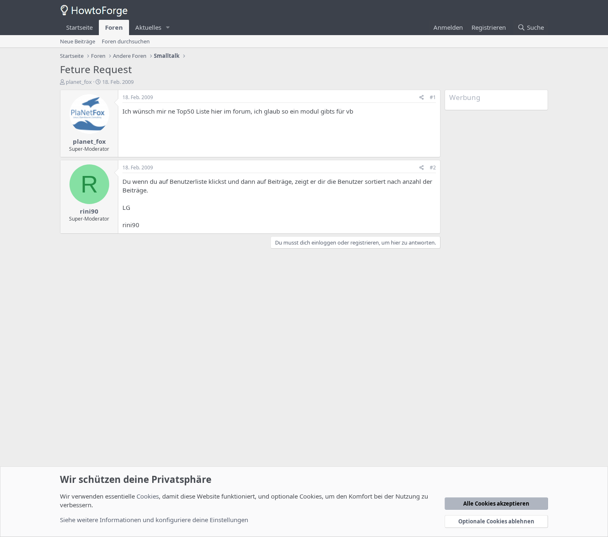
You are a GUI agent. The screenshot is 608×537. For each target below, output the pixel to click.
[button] (168, 27)
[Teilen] (422, 97)
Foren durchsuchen (126, 41)
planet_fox (79, 82)
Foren (114, 27)
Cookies (147, 496)
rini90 (89, 211)
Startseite (79, 27)
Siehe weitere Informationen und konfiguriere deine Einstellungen (154, 520)
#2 (433, 167)
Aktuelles (148, 27)
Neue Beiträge (77, 41)
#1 (433, 97)
